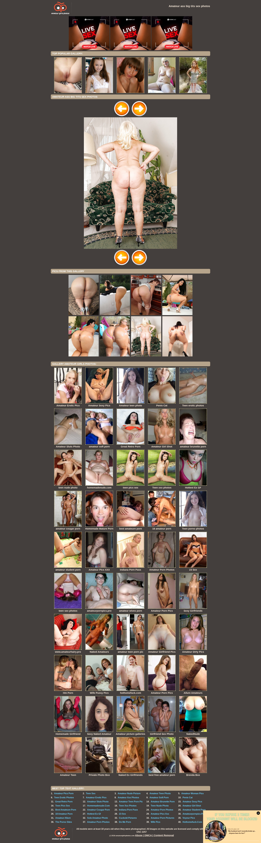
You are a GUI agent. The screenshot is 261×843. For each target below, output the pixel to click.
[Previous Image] (121, 116)
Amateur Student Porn (194, 810)
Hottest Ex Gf (94, 814)
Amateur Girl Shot (192, 806)
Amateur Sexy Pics (192, 801)
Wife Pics (155, 822)
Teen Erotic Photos (64, 797)
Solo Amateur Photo (97, 818)
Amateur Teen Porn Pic (131, 801)
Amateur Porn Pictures (162, 818)
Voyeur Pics (189, 818)
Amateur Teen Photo (160, 793)
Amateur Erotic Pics (96, 797)
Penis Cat (187, 797)
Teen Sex (90, 793)
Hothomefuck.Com (192, 822)
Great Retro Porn (64, 801)
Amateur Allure (63, 818)
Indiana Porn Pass (128, 810)
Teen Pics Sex (62, 806)
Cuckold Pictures (128, 818)
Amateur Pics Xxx (160, 814)
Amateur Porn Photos (162, 810)
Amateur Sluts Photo (98, 801)
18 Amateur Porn (64, 814)
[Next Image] (139, 116)
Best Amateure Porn (65, 810)
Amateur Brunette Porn (163, 801)
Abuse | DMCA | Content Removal (154, 835)
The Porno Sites (63, 822)
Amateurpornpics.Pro (194, 814)
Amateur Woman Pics (192, 793)
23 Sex (122, 814)
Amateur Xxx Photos (128, 797)
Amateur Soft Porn (159, 797)
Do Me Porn (125, 822)
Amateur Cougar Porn (98, 810)
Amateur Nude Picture (129, 793)
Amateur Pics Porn (64, 793)
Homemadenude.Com (98, 806)
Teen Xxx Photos (127, 806)
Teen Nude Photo (160, 806)
